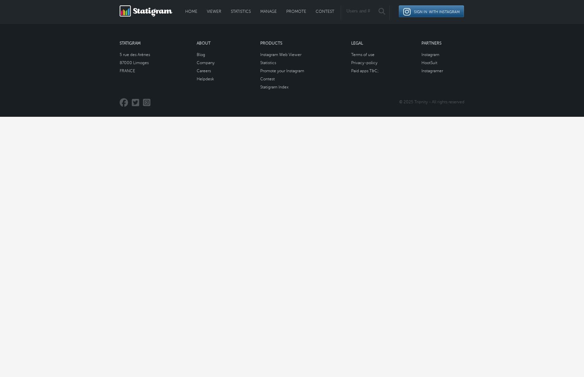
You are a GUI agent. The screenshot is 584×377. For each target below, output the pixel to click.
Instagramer (432, 71)
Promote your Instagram (282, 71)
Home (191, 11)
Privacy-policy (364, 62)
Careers (204, 71)
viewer (214, 11)
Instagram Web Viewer (280, 54)
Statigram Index (274, 87)
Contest (325, 11)
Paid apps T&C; (365, 71)
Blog (201, 54)
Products (271, 43)
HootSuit (429, 62)
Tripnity (421, 102)
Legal (357, 43)
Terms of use (362, 54)
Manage (268, 11)
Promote (296, 11)
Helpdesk (205, 79)
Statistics (241, 11)
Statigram (130, 43)
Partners (431, 43)
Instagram (430, 54)
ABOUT (204, 43)
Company (206, 62)
